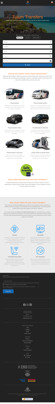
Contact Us (28, 355)
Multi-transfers (36, 37)
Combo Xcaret (27, 333)
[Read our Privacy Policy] (38, 287)
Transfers (27, 329)
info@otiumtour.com (27, 318)
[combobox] (27, 42)
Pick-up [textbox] (5, 42)
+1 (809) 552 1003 (27, 312)
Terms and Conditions (27, 340)
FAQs (28, 357)
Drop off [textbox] (6, 46)
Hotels (27, 331)
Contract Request (28, 350)
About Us (27, 338)
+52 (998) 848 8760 (27, 315)
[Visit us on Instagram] (28, 305)
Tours (27, 327)
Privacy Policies (27, 342)
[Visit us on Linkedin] (31, 305)
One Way (27, 37)
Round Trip (19, 37)
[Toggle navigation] (2, 2)
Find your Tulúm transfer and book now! (28, 35)
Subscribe (8, 291)
